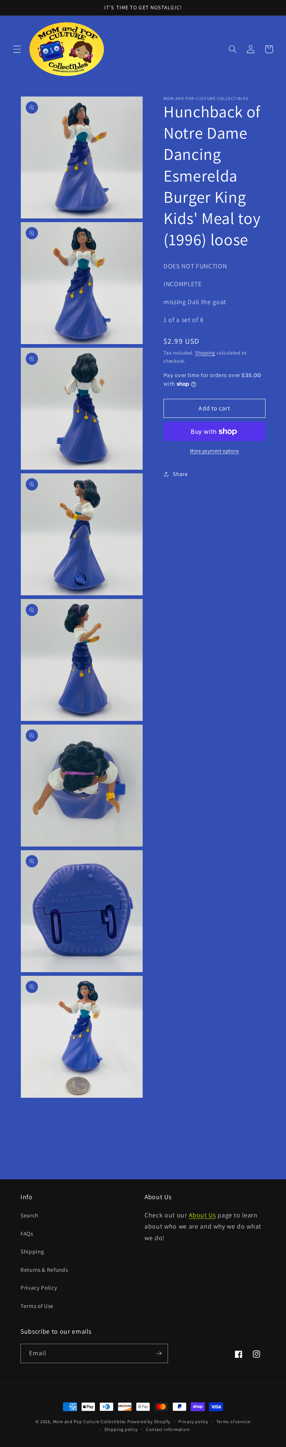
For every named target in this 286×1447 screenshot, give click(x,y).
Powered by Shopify (149, 1421)
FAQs (26, 1233)
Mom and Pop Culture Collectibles (89, 1421)
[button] (17, 49)
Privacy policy (193, 1421)
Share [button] (180, 473)
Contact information (168, 1429)
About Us (202, 1215)
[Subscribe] (159, 1353)
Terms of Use (37, 1305)
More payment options (214, 451)
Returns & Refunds (44, 1269)
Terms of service (233, 1421)
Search (29, 1215)
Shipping (205, 353)
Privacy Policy (38, 1287)
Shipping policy (121, 1429)
